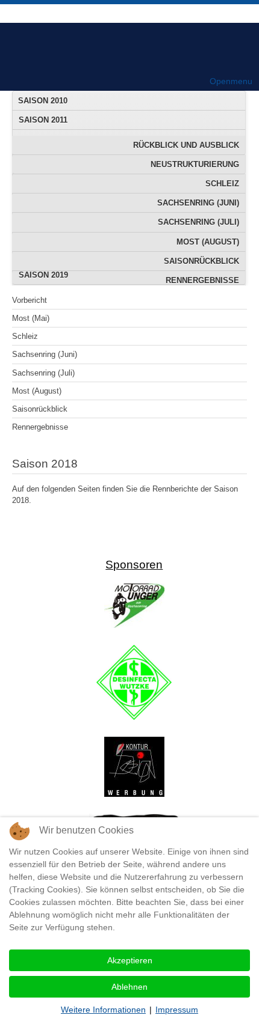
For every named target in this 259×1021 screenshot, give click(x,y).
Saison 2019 (43, 274)
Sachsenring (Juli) (198, 222)
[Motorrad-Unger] (134, 625)
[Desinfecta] (134, 717)
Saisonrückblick (201, 261)
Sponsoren (134, 564)
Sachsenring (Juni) (198, 202)
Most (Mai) (30, 318)
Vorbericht (29, 300)
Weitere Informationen (103, 1009)
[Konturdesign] (134, 794)
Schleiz (222, 183)
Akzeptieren (129, 960)
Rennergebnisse (40, 426)
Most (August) (207, 241)
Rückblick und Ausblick (186, 145)
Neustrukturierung (195, 164)
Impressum (176, 1009)
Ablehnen (129, 987)
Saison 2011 (43, 119)
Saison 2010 (42, 100)
